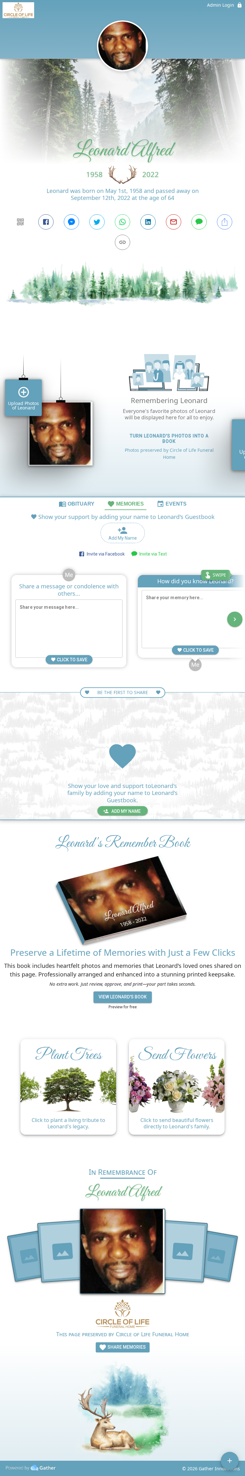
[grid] (122, 416)
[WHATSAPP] (122, 222)
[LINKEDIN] (148, 222)
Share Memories (126, 1347)
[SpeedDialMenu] (230, 1461)
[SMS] (199, 222)
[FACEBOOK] (46, 222)
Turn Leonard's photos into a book (169, 438)
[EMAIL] (173, 222)
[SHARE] (224, 222)
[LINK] (122, 242)
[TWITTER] (97, 222)
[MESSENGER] (71, 222)
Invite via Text (152, 554)
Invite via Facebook (105, 554)
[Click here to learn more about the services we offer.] (122, 1314)
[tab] (76, 503)
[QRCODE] (20, 222)
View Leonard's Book (123, 996)
